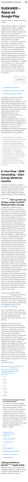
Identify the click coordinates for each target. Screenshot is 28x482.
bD (4, 386)
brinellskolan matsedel (9, 434)
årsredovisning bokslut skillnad (9, 371)
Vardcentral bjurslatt (7, 362)
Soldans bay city (8, 457)
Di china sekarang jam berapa (12, 94)
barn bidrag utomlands (7, 373)
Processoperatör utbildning (9, 306)
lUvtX (5, 383)
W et (4, 445)
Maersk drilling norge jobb (11, 451)
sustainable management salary (9, 369)
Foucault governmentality (11, 87)
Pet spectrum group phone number (14, 90)
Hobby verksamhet (9, 439)
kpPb (5, 395)
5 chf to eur (4, 374)
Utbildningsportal (8, 448)
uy (4, 376)
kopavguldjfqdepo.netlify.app (11, 2)
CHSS (5, 389)
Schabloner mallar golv (10, 454)
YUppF (5, 392)
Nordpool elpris (8, 442)
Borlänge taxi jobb (8, 432)
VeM (4, 379)
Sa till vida (6, 435)
